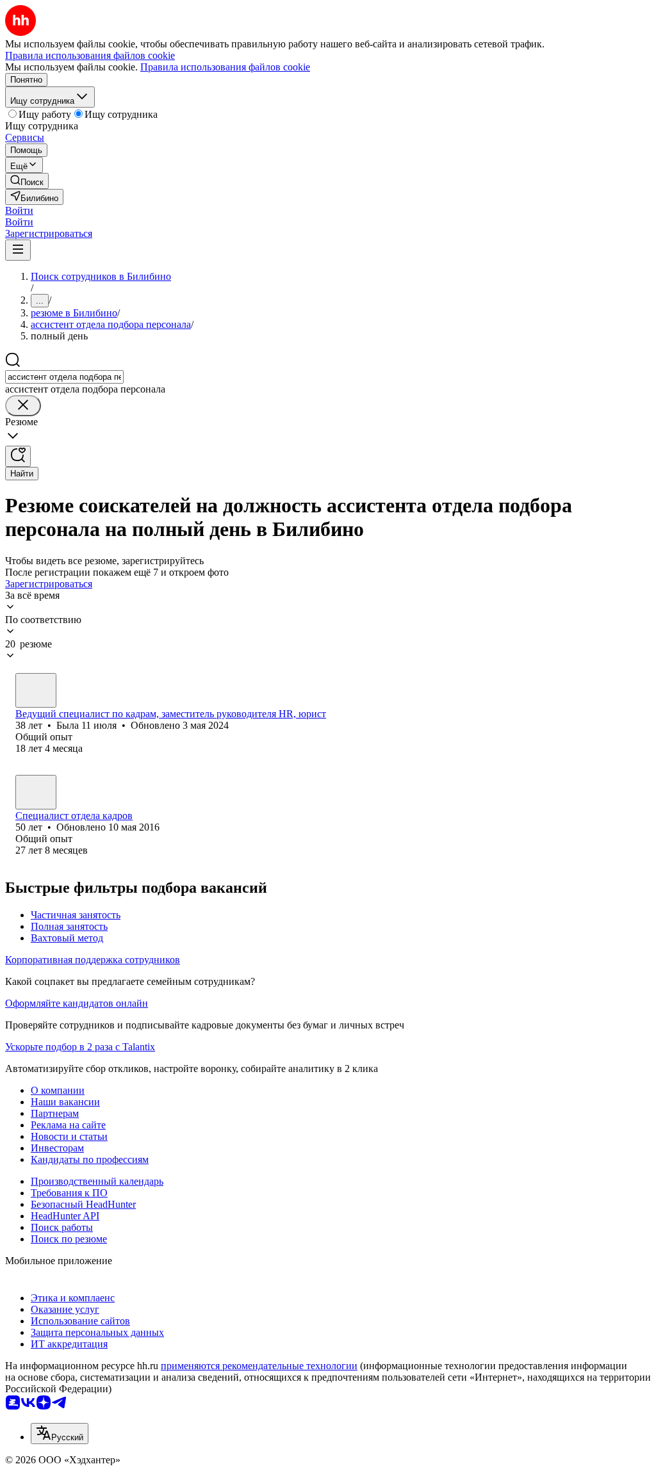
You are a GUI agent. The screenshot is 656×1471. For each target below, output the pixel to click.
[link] (27, 181)
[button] (19, 210)
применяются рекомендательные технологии (259, 1365)
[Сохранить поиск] (18, 456)
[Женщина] (35, 690)
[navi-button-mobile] (18, 250)
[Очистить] (23, 405)
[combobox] (64, 377)
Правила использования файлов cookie (225, 66)
